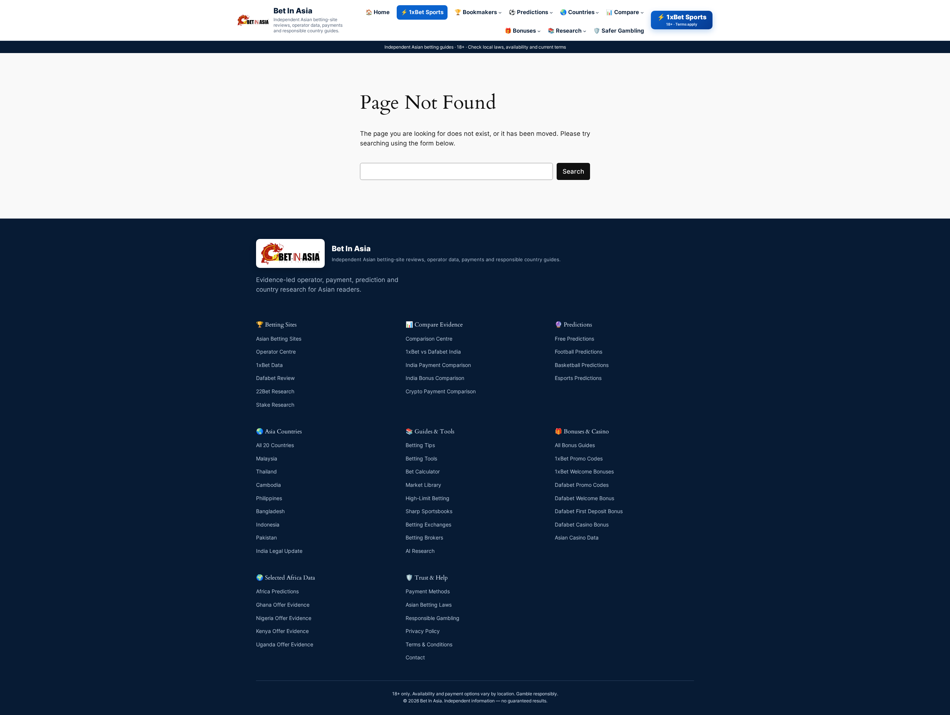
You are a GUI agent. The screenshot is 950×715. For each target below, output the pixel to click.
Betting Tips (420, 445)
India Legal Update (279, 551)
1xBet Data (269, 365)
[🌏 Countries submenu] (597, 12)
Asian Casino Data (577, 537)
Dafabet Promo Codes (582, 485)
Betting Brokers (424, 537)
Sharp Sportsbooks (429, 511)
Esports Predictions (578, 378)
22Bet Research (275, 391)
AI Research (420, 551)
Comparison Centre (429, 338)
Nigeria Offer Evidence (283, 618)
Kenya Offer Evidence (282, 631)
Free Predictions (574, 338)
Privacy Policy (423, 631)
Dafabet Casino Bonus (582, 524)
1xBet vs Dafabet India (433, 351)
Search (573, 171)
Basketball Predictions (582, 365)
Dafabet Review (275, 378)
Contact (415, 657)
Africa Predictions (277, 591)
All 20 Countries (275, 445)
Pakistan (266, 537)
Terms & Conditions (429, 644)
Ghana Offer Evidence (282, 604)
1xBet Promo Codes (579, 458)
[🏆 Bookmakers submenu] (500, 12)
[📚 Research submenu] (584, 31)
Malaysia (266, 458)
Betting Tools (421, 458)
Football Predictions (578, 351)
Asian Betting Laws (429, 604)
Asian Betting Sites (278, 338)
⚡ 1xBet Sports (682, 19)
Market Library (423, 485)
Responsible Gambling (432, 618)
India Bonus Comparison (435, 378)
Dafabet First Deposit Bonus (589, 511)
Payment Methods (428, 591)
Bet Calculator (423, 471)
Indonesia (267, 524)
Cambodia (268, 485)
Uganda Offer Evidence (284, 644)
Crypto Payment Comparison (441, 391)
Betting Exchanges (428, 524)
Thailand (266, 471)
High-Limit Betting (427, 498)
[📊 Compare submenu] (642, 12)
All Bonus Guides (575, 445)
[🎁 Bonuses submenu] (539, 31)
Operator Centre (276, 351)
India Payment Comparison (438, 365)
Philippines (269, 498)
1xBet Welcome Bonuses (584, 471)
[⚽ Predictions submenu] (551, 12)
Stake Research (275, 404)
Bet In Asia (292, 10)
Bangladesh (270, 511)
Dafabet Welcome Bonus (584, 498)
